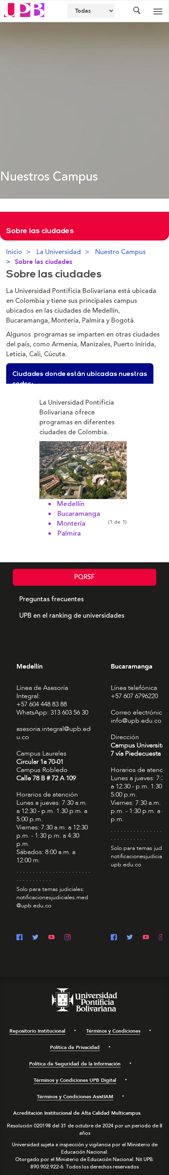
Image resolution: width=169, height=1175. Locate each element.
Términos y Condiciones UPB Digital (75, 1080)
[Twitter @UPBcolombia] (35, 938)
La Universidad (59, 252)
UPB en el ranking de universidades (71, 616)
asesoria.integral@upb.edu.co (53, 733)
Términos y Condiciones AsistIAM (75, 1096)
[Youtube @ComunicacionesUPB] (51, 938)
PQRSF (84, 577)
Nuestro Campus (120, 252)
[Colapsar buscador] (136, 11)
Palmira (69, 533)
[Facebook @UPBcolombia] (19, 938)
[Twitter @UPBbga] (130, 938)
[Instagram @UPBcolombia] (67, 938)
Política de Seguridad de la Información (75, 1063)
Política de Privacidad (75, 1047)
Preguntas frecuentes (51, 599)
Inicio (14, 252)
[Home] (24, 9)
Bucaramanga (78, 513)
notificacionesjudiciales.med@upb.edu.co (52, 901)
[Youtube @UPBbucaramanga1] (146, 938)
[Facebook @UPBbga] (114, 938)
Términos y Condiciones (113, 1031)
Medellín (70, 504)
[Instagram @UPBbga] (162, 938)
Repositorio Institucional (37, 1031)
